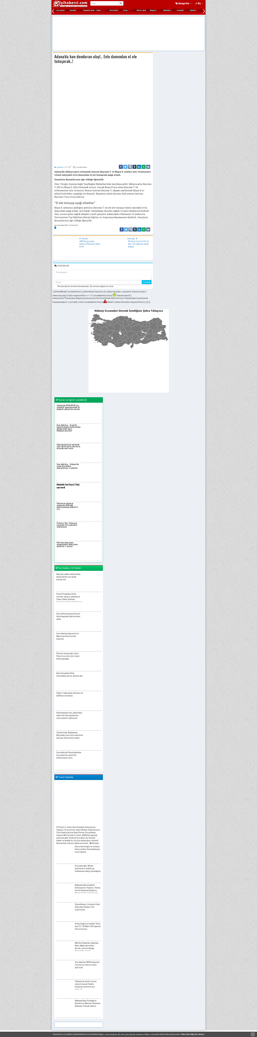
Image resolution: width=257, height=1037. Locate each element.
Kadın (93, 10)
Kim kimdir (109, 10)
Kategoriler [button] (184, 3)
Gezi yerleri (55, 10)
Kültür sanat (136, 10)
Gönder (146, 282)
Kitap (120, 10)
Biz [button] (199, 3)
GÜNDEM (59, 167)
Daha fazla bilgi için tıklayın (192, 1034)
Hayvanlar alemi (83, 10)
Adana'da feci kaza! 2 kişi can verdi (68, 486)
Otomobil (175, 10)
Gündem (68, 10)
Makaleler (161, 10)
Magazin (148, 10)
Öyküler (187, 10)
